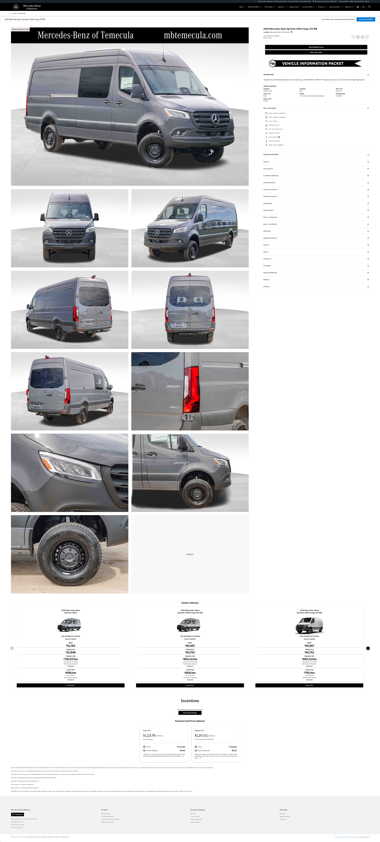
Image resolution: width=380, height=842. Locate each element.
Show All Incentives (190, 713)
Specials (193, 814)
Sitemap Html (50, 837)
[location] (313, 1)
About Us (282, 814)
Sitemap (44, 837)
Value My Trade (195, 822)
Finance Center (195, 816)
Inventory (104, 809)
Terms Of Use (37, 837)
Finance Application (196, 819)
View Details (71, 685)
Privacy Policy (30, 837)
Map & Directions (285, 816)
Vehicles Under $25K (107, 822)
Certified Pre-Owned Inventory (110, 819)
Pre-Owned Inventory (107, 816)
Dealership (283, 809)
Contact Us (19, 814)
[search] (369, 7)
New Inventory (105, 814)
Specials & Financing (197, 809)
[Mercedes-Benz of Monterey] (28, 7)
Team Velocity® (345, 837)
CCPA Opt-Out (65, 837)
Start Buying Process (316, 47)
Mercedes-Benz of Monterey (18, 837)
